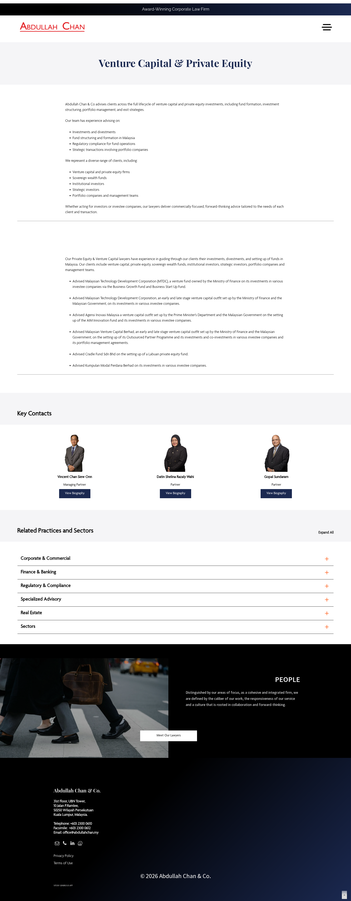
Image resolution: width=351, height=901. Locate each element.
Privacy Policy (64, 856)
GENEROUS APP (66, 886)
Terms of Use (63, 863)
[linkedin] (72, 844)
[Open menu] (327, 27)
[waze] (80, 844)
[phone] (64, 844)
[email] (57, 844)
